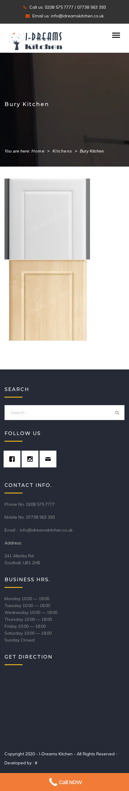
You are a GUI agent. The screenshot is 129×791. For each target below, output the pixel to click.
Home (38, 151)
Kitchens (62, 151)
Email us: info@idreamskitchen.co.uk (67, 16)
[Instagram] (31, 459)
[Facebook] (13, 459)
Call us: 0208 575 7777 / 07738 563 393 (67, 7)
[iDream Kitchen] (36, 41)
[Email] (49, 459)
